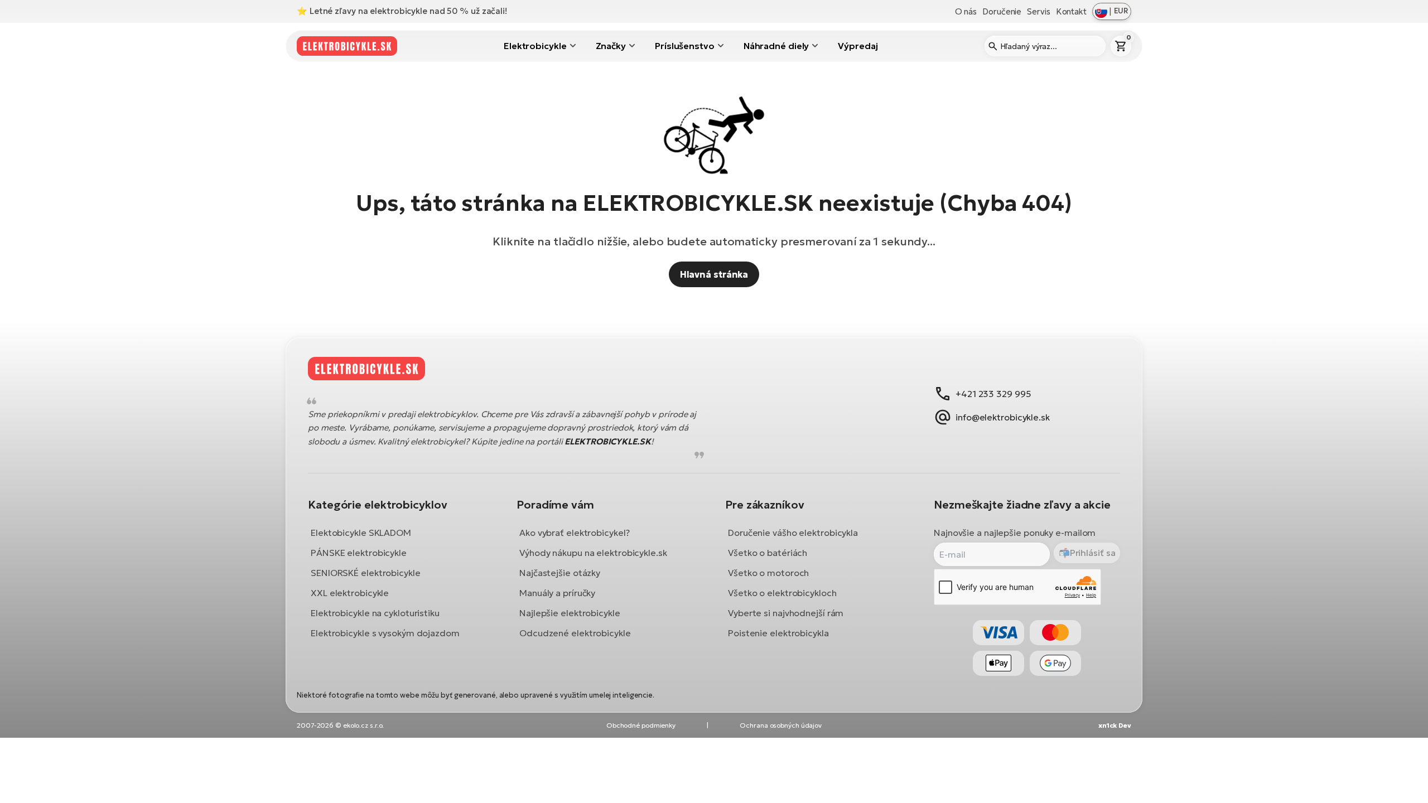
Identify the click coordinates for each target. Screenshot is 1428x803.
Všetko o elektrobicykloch (782, 592)
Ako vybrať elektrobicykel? (574, 532)
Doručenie (1001, 11)
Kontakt (1071, 11)
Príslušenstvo (685, 45)
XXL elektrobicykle (350, 592)
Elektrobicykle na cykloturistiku (375, 612)
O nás (966, 11)
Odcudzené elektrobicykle (575, 632)
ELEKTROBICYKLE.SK (607, 441)
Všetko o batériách (767, 552)
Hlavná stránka (714, 274)
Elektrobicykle (535, 45)
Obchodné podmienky (641, 725)
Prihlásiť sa (1093, 553)
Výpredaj (857, 45)
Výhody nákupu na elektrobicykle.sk (593, 552)
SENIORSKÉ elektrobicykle (366, 572)
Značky (611, 45)
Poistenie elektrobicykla (778, 632)
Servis (1038, 11)
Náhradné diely (776, 45)
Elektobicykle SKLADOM (361, 532)
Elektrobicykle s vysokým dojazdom (385, 632)
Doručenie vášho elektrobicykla (793, 532)
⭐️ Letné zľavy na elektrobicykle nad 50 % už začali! (402, 11)
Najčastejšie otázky (559, 572)
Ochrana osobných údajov (781, 725)
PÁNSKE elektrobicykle (359, 552)
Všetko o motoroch (768, 572)
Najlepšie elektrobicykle (569, 612)
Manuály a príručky (557, 592)
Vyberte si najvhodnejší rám (785, 612)
